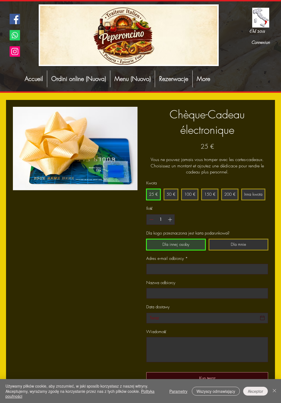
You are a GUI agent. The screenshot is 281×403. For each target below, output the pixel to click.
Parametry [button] (178, 391)
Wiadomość (156, 331)
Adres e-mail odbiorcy (167, 258)
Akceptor (255, 391)
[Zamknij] (274, 391)
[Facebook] (15, 19)
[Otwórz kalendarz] (262, 318)
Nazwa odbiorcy (160, 282)
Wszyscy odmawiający (215, 391)
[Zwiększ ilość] (170, 219)
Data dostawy (158, 307)
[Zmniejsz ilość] (150, 219)
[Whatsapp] (15, 35)
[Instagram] (15, 51)
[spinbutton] (160, 219)
